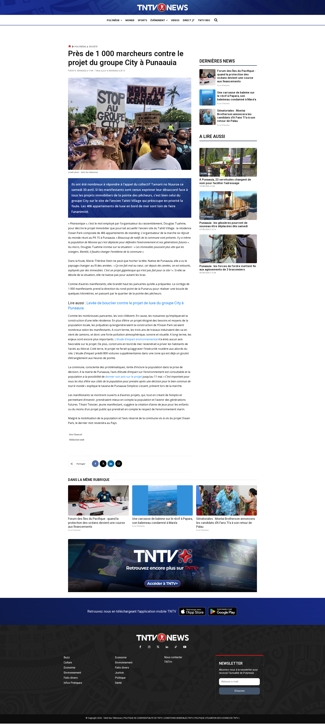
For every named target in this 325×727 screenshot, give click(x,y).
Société (93, 46)
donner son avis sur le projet (123, 376)
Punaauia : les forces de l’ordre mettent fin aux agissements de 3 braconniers (227, 267)
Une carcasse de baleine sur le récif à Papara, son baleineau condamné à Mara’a (236, 96)
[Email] (118, 463)
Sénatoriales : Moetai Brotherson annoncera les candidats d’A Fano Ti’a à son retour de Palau (236, 116)
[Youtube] (184, 647)
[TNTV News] (162, 638)
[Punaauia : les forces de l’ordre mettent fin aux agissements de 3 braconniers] (228, 248)
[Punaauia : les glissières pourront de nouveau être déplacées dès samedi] (228, 205)
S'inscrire (239, 690)
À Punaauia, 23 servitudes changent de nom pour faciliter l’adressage (225, 181)
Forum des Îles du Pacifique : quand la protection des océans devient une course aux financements (236, 76)
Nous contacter (173, 657)
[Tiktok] (176, 647)
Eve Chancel (75, 434)
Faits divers (205, 260)
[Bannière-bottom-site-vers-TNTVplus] (162, 591)
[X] (103, 463)
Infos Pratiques (206, 217)
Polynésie (80, 46)
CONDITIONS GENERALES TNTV (178, 718)
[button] (216, 20)
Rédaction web (76, 439)
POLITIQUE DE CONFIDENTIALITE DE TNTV (143, 718)
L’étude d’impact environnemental (136, 339)
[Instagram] (149, 647)
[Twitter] (158, 647)
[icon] (69, 46)
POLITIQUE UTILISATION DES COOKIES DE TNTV (216, 718)
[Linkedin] (110, 463)
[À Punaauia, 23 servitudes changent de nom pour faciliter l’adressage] (228, 162)
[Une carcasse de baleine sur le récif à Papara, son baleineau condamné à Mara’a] (207, 97)
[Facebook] (95, 463)
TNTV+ (168, 661)
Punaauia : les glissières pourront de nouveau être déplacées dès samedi (223, 224)
